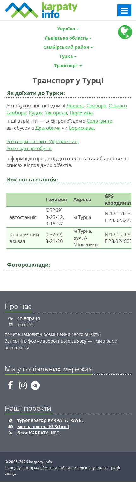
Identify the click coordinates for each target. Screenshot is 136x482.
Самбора (96, 105)
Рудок (35, 112)
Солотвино (99, 120)
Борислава (81, 127)
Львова (75, 105)
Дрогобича (47, 127)
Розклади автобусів (29, 148)
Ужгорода (56, 112)
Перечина (81, 112)
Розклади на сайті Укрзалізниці (42, 141)
